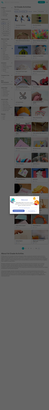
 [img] (37, 197)
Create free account (18, 210)
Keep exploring (31, 210)
